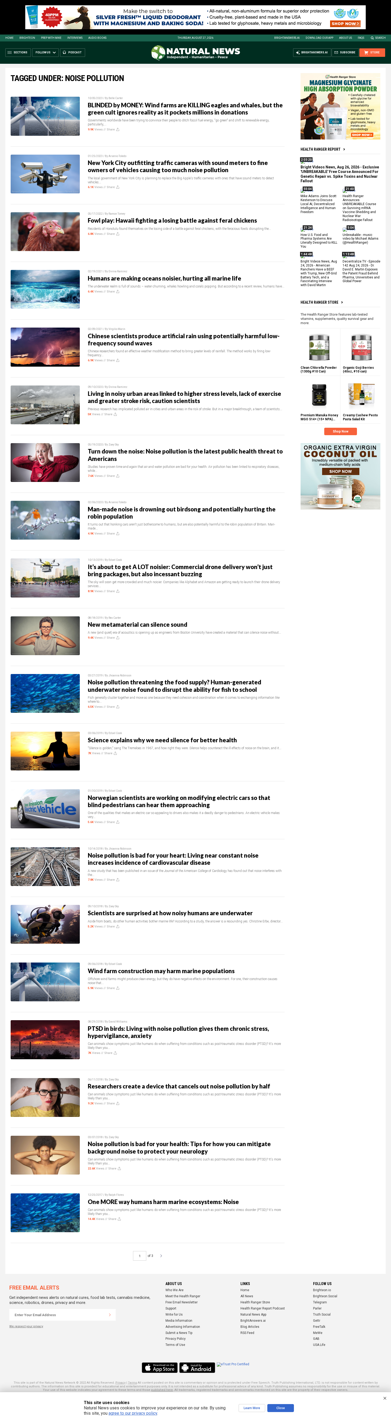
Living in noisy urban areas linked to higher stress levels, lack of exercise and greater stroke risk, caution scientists (184, 397)
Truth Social (322, 1314)
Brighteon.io (322, 1290)
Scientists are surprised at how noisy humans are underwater (170, 913)
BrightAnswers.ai (287, 37)
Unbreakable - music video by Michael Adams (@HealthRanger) (360, 238)
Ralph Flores (116, 1194)
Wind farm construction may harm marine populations (161, 970)
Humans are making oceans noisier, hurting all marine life (164, 278)
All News (246, 1296)
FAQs (361, 37)
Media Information (178, 1321)
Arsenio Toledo (117, 156)
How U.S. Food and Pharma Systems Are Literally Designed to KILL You (319, 240)
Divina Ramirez (118, 271)
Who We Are (174, 1290)
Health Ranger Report (320, 149)
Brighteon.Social (325, 1296)
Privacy (120, 1382)
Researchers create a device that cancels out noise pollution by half (179, 1086)
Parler (317, 1308)
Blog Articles (249, 1327)
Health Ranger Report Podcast (262, 1308)
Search (380, 37)
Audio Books (97, 37)
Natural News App (253, 1314)
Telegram (320, 1302)
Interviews (74, 37)
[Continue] (110, 1315)
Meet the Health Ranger (182, 1296)
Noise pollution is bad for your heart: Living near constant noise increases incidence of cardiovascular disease (173, 859)
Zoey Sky (114, 444)
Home (9, 37)
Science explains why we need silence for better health (162, 740)
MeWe (317, 1333)
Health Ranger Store (319, 302)
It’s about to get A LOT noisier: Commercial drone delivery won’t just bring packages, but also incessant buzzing (180, 570)
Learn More (252, 1408)
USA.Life (319, 1345)
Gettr (316, 1321)
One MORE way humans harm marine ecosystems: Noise (163, 1201)
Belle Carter (116, 98)
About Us (345, 37)
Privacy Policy (175, 1339)
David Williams (118, 1021)
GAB (316, 1339)
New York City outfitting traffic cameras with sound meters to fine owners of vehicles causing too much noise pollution (178, 166)
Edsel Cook (115, 559)
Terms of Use (175, 1345)
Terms (132, 1382)
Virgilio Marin (117, 329)
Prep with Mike (51, 37)
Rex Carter (115, 617)
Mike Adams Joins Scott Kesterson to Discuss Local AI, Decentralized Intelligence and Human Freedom (318, 204)
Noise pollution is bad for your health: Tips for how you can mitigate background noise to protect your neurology (179, 1147)
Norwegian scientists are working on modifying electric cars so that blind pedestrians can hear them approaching (179, 801)
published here (162, 1390)
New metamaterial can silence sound (137, 624)
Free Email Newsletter (181, 1302)
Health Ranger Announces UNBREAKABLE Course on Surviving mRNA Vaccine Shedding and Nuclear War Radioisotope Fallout (359, 208)
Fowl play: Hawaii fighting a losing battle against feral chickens (172, 220)
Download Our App (319, 37)
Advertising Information (182, 1327)
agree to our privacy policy (133, 1413)
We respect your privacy (26, 1326)
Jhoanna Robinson (120, 675)
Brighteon (27, 37)
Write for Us (174, 1314)
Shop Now (340, 431)
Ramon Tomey (117, 213)
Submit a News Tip (178, 1333)
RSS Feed (247, 1333)
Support (170, 1308)
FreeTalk (319, 1327)
